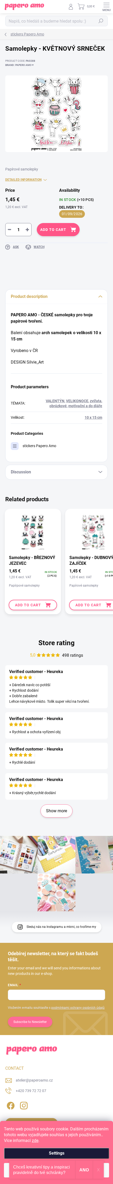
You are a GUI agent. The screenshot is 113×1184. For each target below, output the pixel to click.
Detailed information (23, 180)
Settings (56, 1153)
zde (35, 1140)
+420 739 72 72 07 (31, 1091)
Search (101, 21)
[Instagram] (23, 1104)
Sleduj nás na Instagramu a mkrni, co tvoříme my (61, 927)
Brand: (19, 65)
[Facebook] (9, 1104)
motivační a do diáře (85, 406)
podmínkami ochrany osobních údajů (78, 1008)
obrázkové (58, 406)
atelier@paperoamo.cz (34, 1080)
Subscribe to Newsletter (30, 1022)
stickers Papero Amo (39, 446)
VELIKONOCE (77, 401)
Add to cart (53, 230)
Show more (56, 810)
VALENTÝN (55, 401)
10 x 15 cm (93, 417)
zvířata (95, 401)
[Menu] (106, 6)
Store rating (56, 643)
